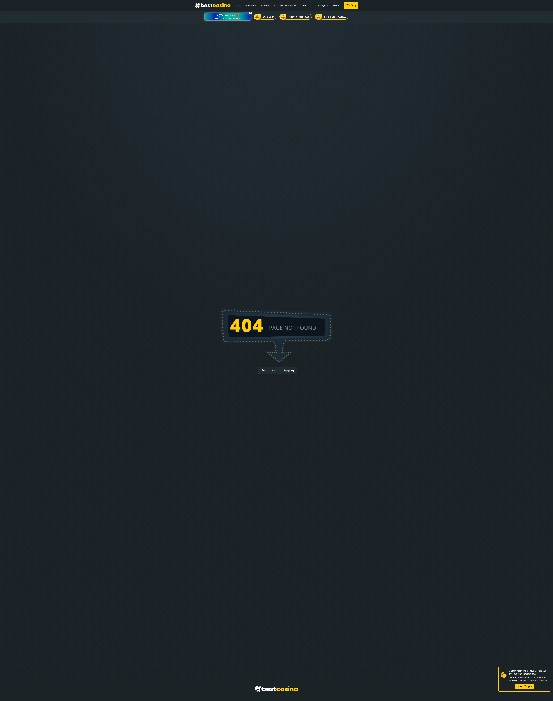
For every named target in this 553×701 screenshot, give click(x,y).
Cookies (543, 680)
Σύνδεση (351, 5)
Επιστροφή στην (277, 370)
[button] (228, 16)
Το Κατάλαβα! (524, 686)
